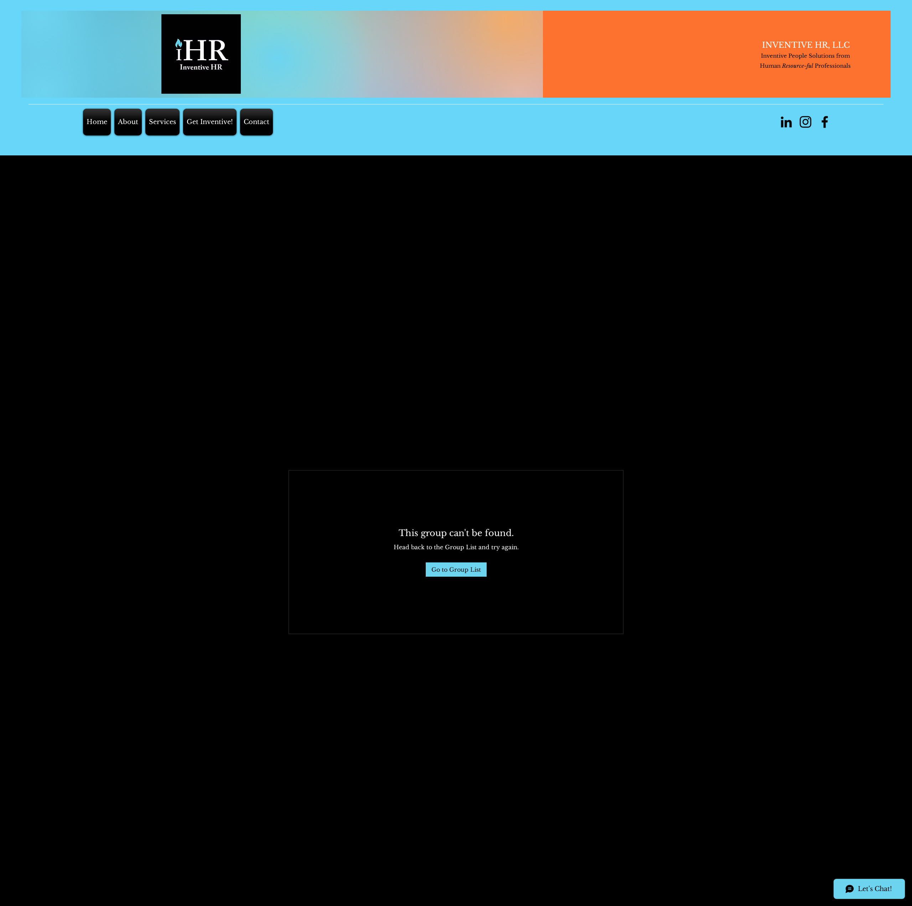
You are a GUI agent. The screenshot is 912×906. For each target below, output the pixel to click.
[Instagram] (805, 122)
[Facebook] (825, 122)
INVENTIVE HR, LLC (806, 45)
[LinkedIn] (786, 122)
